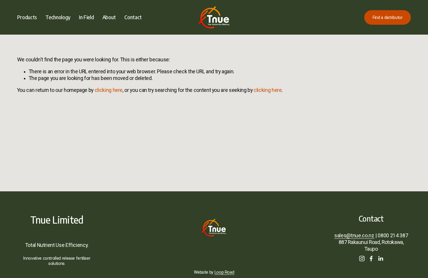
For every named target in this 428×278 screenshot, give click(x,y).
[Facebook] (371, 258)
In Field (86, 17)
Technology (57, 17)
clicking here (109, 90)
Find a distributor (388, 17)
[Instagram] (362, 258)
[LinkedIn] (380, 258)
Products (27, 17)
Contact (133, 17)
